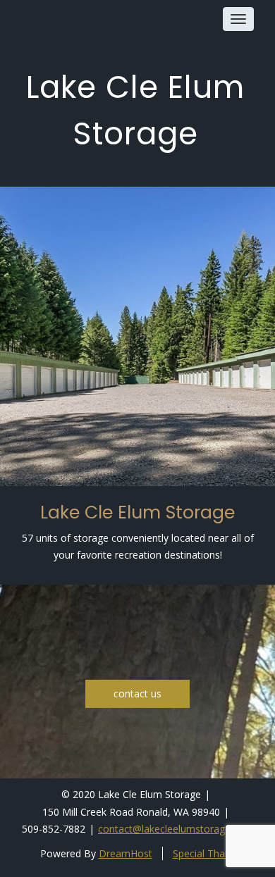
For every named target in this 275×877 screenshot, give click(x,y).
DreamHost (125, 853)
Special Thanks (206, 853)
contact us (137, 693)
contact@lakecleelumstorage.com (175, 828)
